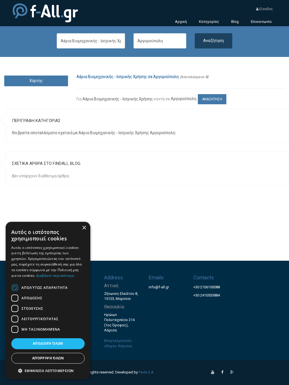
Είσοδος (266, 9)
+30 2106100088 (206, 287)
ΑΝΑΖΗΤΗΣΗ (212, 99)
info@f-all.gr (159, 287)
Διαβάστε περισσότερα (55, 275)
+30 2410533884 (206, 295)
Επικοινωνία (261, 21)
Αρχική (181, 21)
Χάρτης (36, 80)
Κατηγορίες (209, 21)
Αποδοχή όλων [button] (48, 343)
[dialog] (48, 300)
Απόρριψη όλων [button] (48, 358)
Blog (235, 21)
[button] (48, 370)
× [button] (84, 228)
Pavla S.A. (146, 372)
